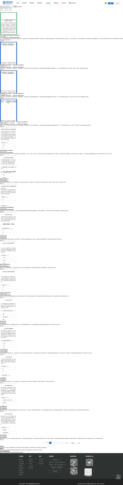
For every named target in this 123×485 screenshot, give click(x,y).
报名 (36, 450)
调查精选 (56, 3)
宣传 (32, 450)
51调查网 (22, 447)
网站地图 (31, 468)
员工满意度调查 (43, 447)
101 (62, 442)
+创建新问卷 (19, 6)
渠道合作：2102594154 (57, 468)
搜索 (15, 6)
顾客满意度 (21, 468)
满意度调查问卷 (3, 447)
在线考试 (40, 450)
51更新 (30, 463)
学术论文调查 (2, 450)
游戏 (7, 447)
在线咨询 (55, 459)
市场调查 (1, 8)
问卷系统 (24, 3)
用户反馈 (31, 465)
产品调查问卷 (32, 447)
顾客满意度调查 (18, 450)
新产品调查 (21, 461)
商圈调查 (21, 470)
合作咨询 (73, 3)
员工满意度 (21, 463)
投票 (34, 450)
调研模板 (31, 459)
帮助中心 (31, 461)
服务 (36, 447)
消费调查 (38, 447)
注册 (117, 3)
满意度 (7, 8)
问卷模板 (48, 3)
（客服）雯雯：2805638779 (56, 466)
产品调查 (23, 450)
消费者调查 (13, 450)
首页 (18, 3)
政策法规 (41, 463)
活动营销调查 (7, 450)
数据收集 (32, 3)
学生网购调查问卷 (11, 447)
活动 (38, 450)
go (79, 443)
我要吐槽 (55, 471)
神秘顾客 (21, 465)
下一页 (66, 442)
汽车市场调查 (17, 447)
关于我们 (63, 3)
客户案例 (41, 459)
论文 (4, 8)
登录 (111, 3)
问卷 (9, 8)
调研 (11, 8)
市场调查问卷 (26, 447)
